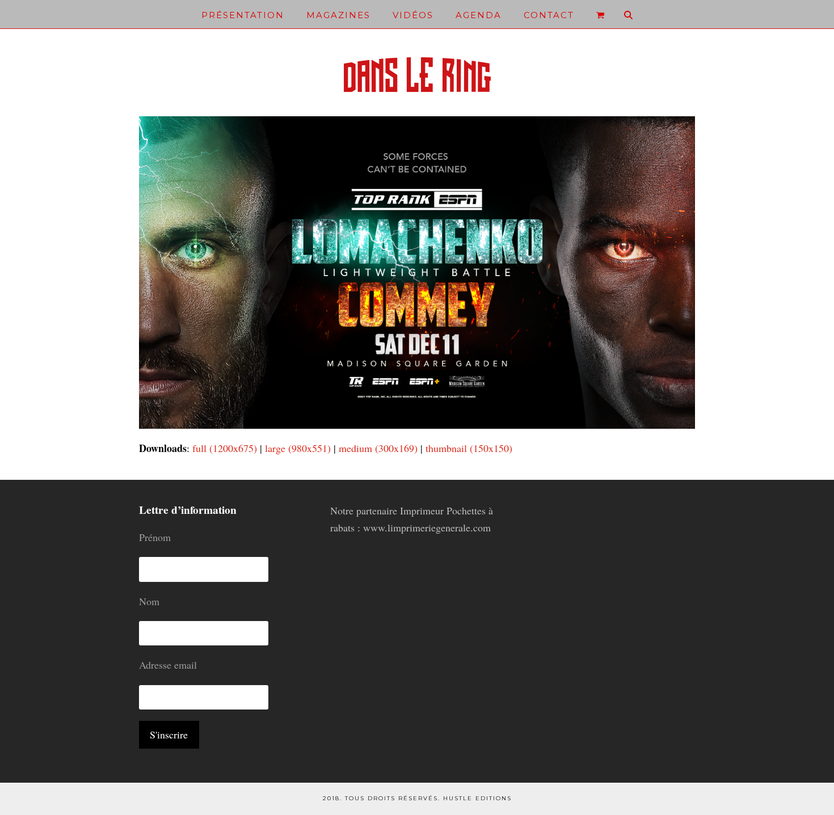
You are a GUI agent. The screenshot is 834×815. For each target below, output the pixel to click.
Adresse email (168, 665)
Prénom (155, 537)
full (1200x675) (224, 448)
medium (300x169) (378, 448)
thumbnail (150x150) (469, 448)
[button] (600, 14)
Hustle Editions (477, 798)
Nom (149, 601)
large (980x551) (298, 448)
